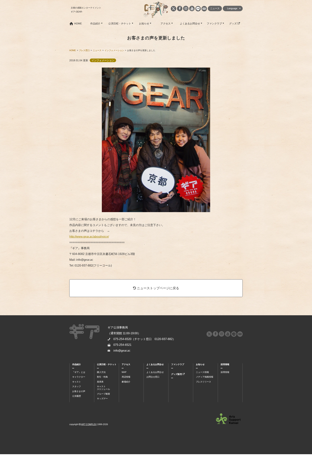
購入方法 (101, 372)
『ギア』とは (78, 372)
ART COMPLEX (89, 424)
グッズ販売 (177, 374)
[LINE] (198, 8)
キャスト (76, 381)
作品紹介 (95, 23)
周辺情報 (126, 377)
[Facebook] (179, 8)
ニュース (215, 8)
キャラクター (78, 377)
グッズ (233, 23)
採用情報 (225, 364)
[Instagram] (185, 8)
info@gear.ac (121, 350)
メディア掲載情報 (204, 377)
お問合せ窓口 (152, 377)
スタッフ (76, 386)
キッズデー (102, 398)
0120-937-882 (164, 339)
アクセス (166, 23)
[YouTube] (192, 8)
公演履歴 (76, 396)
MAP (124, 372)
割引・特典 (102, 377)
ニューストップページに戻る (157, 288)
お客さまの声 (78, 391)
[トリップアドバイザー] (204, 8)
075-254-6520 (122, 339)
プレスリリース (203, 381)
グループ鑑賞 (103, 394)
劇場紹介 (126, 381)
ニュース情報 (202, 372)
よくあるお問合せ (190, 23)
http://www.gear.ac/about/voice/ (89, 236)
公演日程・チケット (119, 23)
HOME (78, 23)
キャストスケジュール (103, 387)
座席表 (100, 381)
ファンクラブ (214, 23)
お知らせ (144, 23)
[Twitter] (173, 8)
